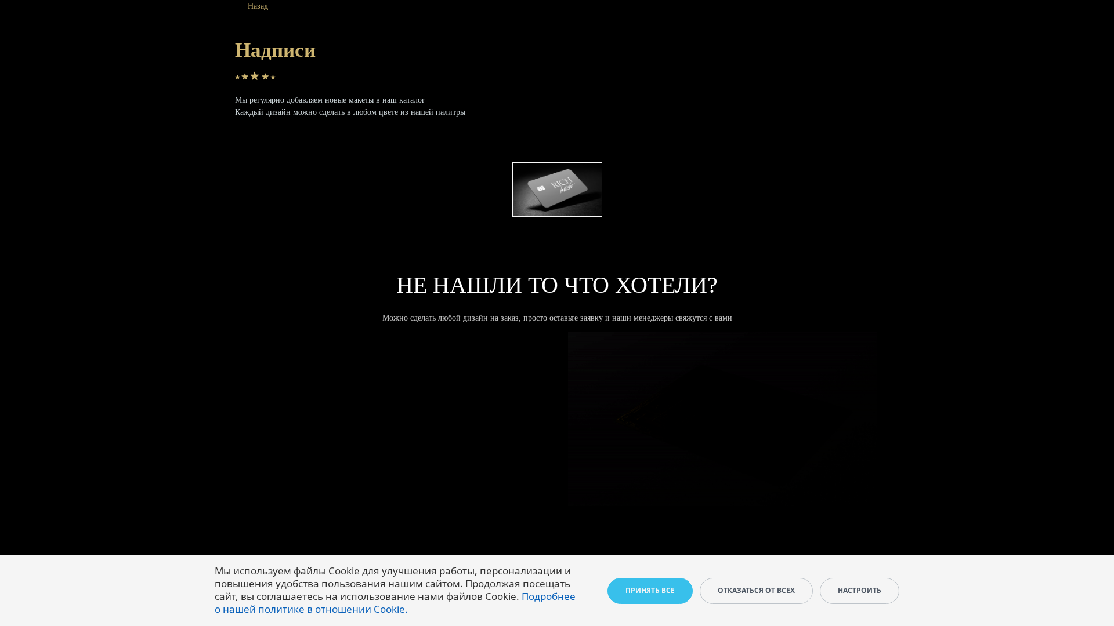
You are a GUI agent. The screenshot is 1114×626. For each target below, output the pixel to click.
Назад (258, 6)
